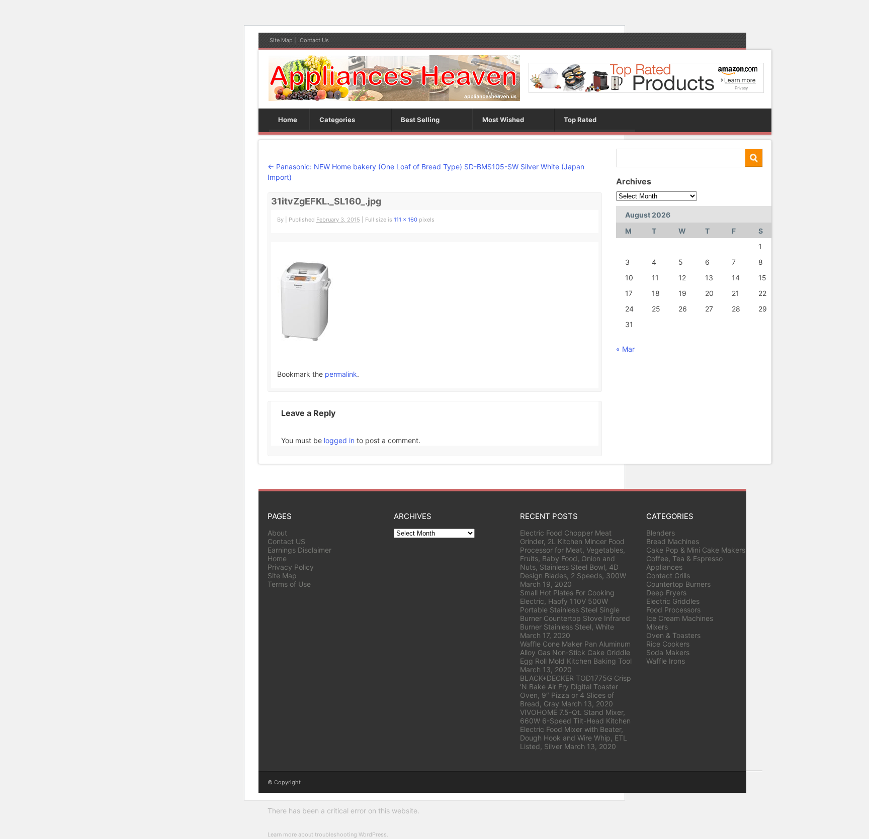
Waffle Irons (665, 661)
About (277, 533)
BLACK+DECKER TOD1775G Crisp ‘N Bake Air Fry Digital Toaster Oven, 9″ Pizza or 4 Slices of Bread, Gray (575, 691)
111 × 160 (405, 219)
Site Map (281, 40)
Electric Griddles (673, 601)
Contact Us (314, 40)
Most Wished (503, 120)
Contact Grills (668, 575)
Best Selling (420, 120)
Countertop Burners (678, 584)
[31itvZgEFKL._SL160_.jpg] (305, 338)
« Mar (625, 349)
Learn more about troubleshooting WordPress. (328, 834)
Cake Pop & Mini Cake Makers (695, 550)
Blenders (660, 533)
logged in (339, 440)
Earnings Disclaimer (299, 550)
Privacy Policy (291, 567)
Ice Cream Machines (679, 618)
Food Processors (673, 609)
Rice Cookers (667, 644)
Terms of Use (289, 584)
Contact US (286, 541)
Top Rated (580, 120)
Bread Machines (672, 541)
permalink (341, 374)
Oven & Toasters (673, 635)
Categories (337, 120)
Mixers (657, 626)
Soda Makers (667, 652)
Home (287, 120)
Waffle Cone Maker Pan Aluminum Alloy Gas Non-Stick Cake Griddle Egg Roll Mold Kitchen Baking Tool (576, 652)
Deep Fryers (666, 592)
